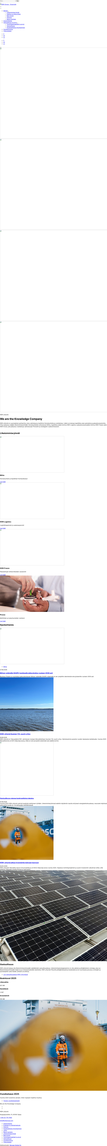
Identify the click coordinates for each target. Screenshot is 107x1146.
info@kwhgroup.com (6, 1120)
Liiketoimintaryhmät (9, 1134)
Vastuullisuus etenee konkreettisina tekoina (17, 798)
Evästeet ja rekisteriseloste (11, 1125)
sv (4, 37)
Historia (5, 1127)
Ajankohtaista (7, 1123)
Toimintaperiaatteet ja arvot (12, 1137)
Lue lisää (3, 482)
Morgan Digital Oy (15, 1145)
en (4, 36)
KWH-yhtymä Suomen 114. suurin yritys (15, 734)
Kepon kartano (8, 1132)
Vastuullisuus (7, 1139)
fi (3, 34)
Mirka (5, 666)
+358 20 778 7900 (6, 1117)
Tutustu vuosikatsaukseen (11, 1101)
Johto (5, 1130)
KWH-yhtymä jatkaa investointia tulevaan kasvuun (19, 863)
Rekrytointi (6, 1135)
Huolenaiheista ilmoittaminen (12, 1129)
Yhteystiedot (7, 1142)
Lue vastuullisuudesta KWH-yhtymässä (15, 974)
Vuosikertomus (8, 1140)
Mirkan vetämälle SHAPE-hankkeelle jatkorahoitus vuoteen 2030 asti (26, 673)
